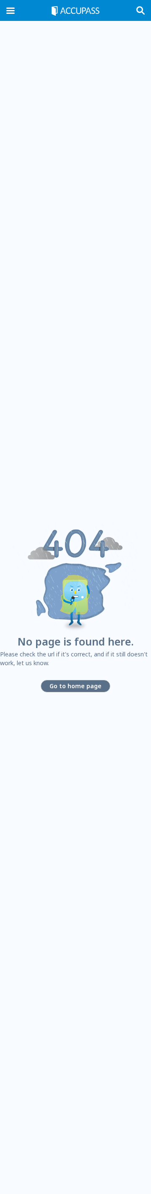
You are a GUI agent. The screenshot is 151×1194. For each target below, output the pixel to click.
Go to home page (75, 686)
